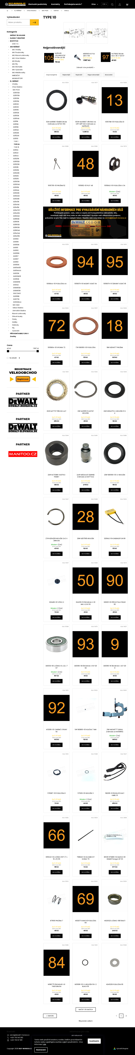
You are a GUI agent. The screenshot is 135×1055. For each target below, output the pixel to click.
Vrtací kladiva (17, 87)
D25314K (16, 190)
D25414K (16, 204)
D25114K (16, 130)
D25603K (16, 227)
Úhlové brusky (17, 316)
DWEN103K (17, 291)
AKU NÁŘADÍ (15, 47)
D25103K (16, 116)
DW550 (15, 262)
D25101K (16, 110)
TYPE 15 (16, 147)
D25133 (15, 138)
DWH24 (16, 285)
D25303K (16, 181)
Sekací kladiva (18, 308)
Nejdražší (79, 75)
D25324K (16, 196)
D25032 (16, 104)
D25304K (16, 184)
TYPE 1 (16, 141)
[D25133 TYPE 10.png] (97, 27)
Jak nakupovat (76, 1035)
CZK (104, 4)
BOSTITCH (14, 41)
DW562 (15, 250)
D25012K (16, 98)
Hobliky (14, 322)
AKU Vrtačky (16, 50)
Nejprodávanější (93, 75)
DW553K (16, 279)
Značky (13, 336)
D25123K (16, 133)
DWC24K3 (17, 293)
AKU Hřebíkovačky (18, 72)
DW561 (15, 247)
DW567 (16, 259)
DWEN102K (17, 288)
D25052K (16, 161)
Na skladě (15, 358)
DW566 (16, 242)
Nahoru (51, 1016)
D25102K (16, 113)
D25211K (16, 167)
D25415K (16, 207)
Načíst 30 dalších (86, 1009)
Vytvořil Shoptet (122, 1049)
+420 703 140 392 (16, 1037)
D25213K (16, 170)
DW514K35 (17, 268)
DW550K (16, 265)
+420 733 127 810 (16, 1040)
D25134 (15, 150)
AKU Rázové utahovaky (20, 55)
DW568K (16, 296)
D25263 (16, 179)
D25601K (16, 222)
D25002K (16, 93)
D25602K (16, 224)
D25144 (16, 156)
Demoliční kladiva (19, 311)
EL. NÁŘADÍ (14, 81)
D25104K (16, 118)
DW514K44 (17, 270)
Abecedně (108, 75)
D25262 (16, 176)
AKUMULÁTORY (17, 78)
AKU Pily (15, 64)
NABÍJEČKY (16, 75)
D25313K (16, 187)
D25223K (16, 173)
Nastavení (41, 1050)
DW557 (15, 256)
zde (44, 1044)
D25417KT (16, 210)
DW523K (16, 273)
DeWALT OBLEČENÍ (17, 38)
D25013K (16, 101)
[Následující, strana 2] (121, 1016)
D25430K (16, 213)
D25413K (16, 202)
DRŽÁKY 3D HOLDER (17, 35)
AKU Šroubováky (18, 52)
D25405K (16, 236)
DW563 (15, 239)
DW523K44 (17, 302)
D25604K (16, 230)
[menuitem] (37, 4)
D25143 (15, 153)
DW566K (16, 253)
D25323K (16, 193)
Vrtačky (15, 84)
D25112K (16, 124)
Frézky (14, 319)
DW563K (16, 245)
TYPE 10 (17, 144)
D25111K (15, 121)
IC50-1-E (15, 44)
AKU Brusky (16, 61)
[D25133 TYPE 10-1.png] (74, 27)
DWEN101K (16, 282)
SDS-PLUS (16, 90)
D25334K (16, 216)
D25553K (16, 219)
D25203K (16, 164)
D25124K (16, 136)
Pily (13, 328)
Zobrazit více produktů (85, 67)
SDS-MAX (16, 305)
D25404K (16, 233)
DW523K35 (17, 276)
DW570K (16, 299)
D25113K (16, 127)
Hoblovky (15, 325)
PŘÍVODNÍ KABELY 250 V (19, 333)
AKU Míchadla (17, 67)
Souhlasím (94, 1041)
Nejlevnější (66, 75)
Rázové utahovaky (19, 313)
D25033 (16, 107)
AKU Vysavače (17, 70)
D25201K (16, 159)
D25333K (16, 199)
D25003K (16, 95)
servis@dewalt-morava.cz (19, 1035)
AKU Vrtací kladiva (18, 58)
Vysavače (15, 331)
